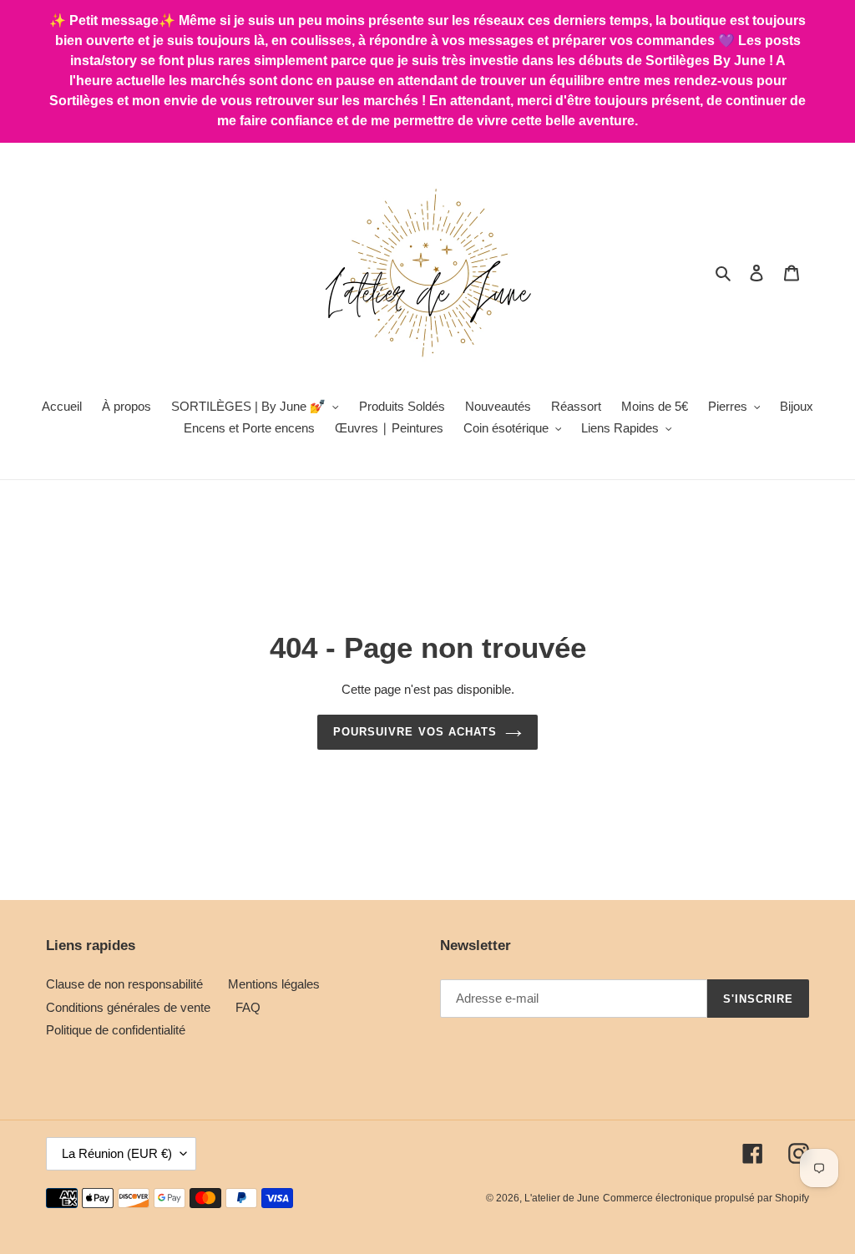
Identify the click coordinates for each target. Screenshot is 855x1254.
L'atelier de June (562, 1198)
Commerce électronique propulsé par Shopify (706, 1198)
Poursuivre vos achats (415, 732)
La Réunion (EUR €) (117, 1153)
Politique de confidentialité (115, 1030)
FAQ (248, 1007)
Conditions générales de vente (128, 1007)
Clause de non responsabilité (124, 984)
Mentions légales (274, 984)
